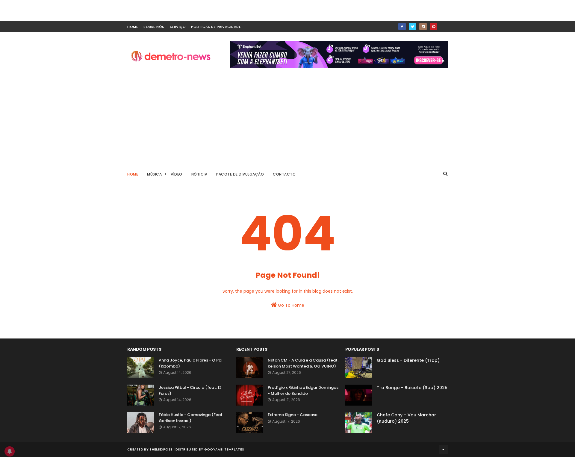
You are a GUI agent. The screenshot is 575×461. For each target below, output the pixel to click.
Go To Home (290, 305)
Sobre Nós (153, 26)
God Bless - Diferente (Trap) (408, 360)
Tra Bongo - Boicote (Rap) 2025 (412, 388)
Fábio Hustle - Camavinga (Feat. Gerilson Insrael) (191, 418)
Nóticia (199, 174)
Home (132, 174)
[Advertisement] (287, 122)
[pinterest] (433, 26)
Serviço (178, 26)
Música (154, 174)
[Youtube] (444, 24)
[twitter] (412, 26)
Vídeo (176, 174)
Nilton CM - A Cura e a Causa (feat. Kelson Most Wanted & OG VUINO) (303, 363)
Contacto (284, 174)
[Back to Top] (443, 449)
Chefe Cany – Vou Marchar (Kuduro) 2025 (406, 418)
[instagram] (423, 26)
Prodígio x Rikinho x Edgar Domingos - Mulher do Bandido (303, 390)
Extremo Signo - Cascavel (293, 415)
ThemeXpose (160, 449)
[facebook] (402, 26)
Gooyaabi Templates (224, 449)
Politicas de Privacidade (216, 26)
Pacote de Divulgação (240, 174)
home (132, 26)
